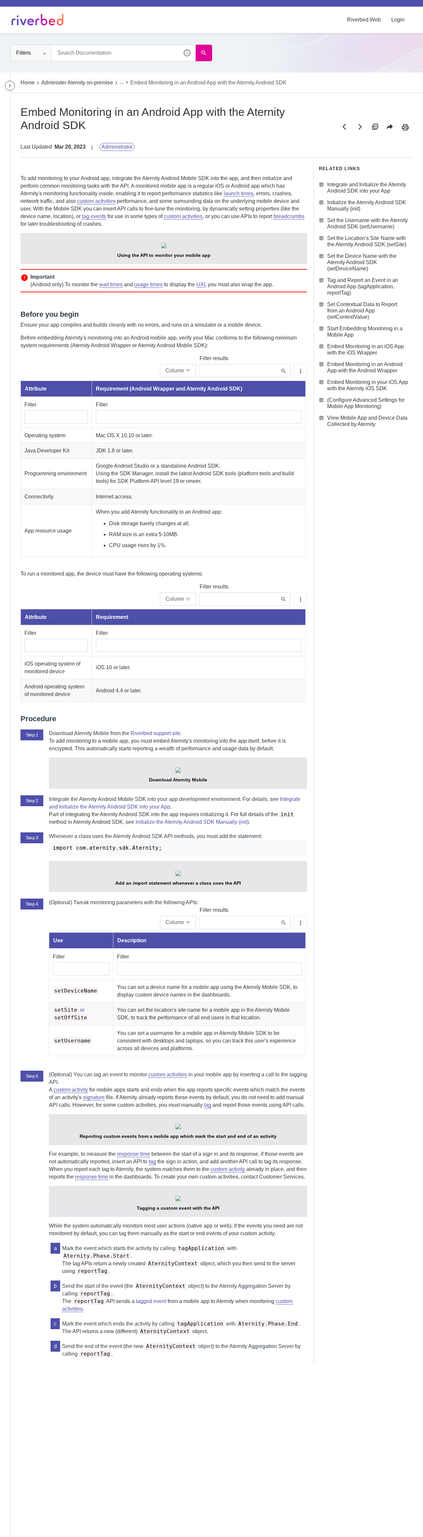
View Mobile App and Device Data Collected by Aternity (367, 421)
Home (27, 82)
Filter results (214, 358)
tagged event (151, 1301)
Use (58, 940)
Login (397, 20)
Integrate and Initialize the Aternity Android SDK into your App (366, 188)
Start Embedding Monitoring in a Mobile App (365, 332)
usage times (148, 284)
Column (175, 370)
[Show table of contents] (10, 86)
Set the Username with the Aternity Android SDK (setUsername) (367, 223)
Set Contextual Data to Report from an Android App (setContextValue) (362, 311)
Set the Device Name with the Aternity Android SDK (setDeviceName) (362, 262)
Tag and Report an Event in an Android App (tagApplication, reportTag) (362, 286)
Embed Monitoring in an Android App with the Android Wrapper (365, 367)
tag (207, 1105)
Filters (23, 53)
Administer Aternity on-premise (77, 82)
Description (131, 940)
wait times (111, 284)
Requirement (112, 617)
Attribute (36, 389)
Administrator (117, 147)
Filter (30, 404)
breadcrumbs (289, 216)
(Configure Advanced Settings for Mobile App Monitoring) (365, 403)
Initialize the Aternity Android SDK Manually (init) (192, 822)
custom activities (96, 201)
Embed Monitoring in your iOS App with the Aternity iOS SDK (367, 385)
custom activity (71, 1090)
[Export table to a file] (300, 370)
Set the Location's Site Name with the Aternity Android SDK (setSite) (366, 241)
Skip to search (75, 7)
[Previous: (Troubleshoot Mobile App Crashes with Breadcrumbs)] (344, 126)
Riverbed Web (364, 20)
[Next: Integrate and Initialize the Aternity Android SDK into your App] (359, 126)
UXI (200, 284)
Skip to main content (28, 7)
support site (155, 733)
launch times (238, 193)
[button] (187, 53)
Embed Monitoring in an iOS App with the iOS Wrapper (365, 349)
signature (94, 1097)
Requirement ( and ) (169, 389)
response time (133, 1154)
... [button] (122, 82)
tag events (94, 216)
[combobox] (123, 53)
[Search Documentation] (204, 53)
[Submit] (283, 371)
